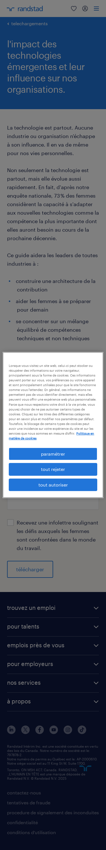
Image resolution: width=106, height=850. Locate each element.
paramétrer (53, 453)
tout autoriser (53, 484)
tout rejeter (53, 469)
